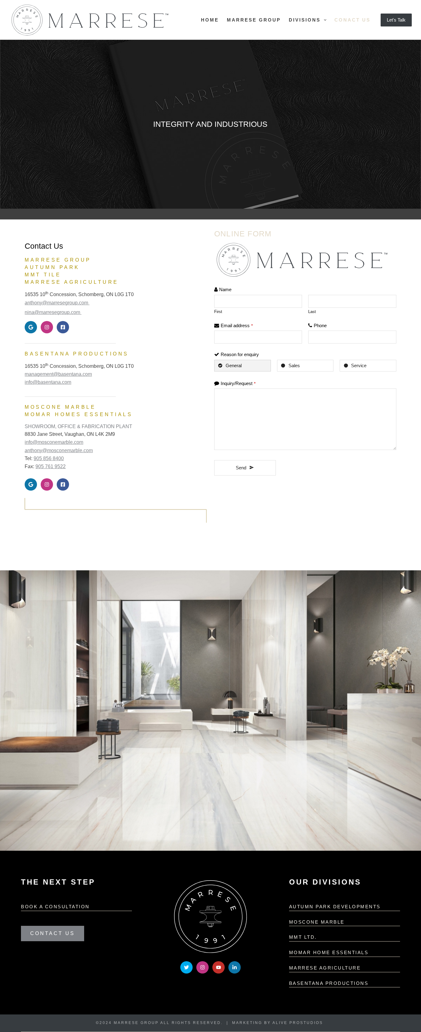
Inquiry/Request (238, 383)
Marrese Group (254, 19)
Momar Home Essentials (329, 952)
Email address (237, 325)
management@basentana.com (58, 374)
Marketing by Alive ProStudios (277, 1023)
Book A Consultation (55, 906)
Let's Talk (396, 19)
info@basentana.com (48, 382)
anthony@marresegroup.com (57, 302)
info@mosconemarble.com (54, 442)
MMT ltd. (303, 937)
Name (225, 289)
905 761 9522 (50, 466)
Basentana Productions (329, 983)
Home (210, 19)
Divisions (305, 19)
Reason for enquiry (240, 354)
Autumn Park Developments (335, 906)
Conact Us (352, 19)
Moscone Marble (317, 922)
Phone (320, 325)
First (218, 311)
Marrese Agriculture (325, 967)
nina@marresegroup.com (53, 312)
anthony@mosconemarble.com (59, 450)
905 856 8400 (49, 458)
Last (312, 311)
